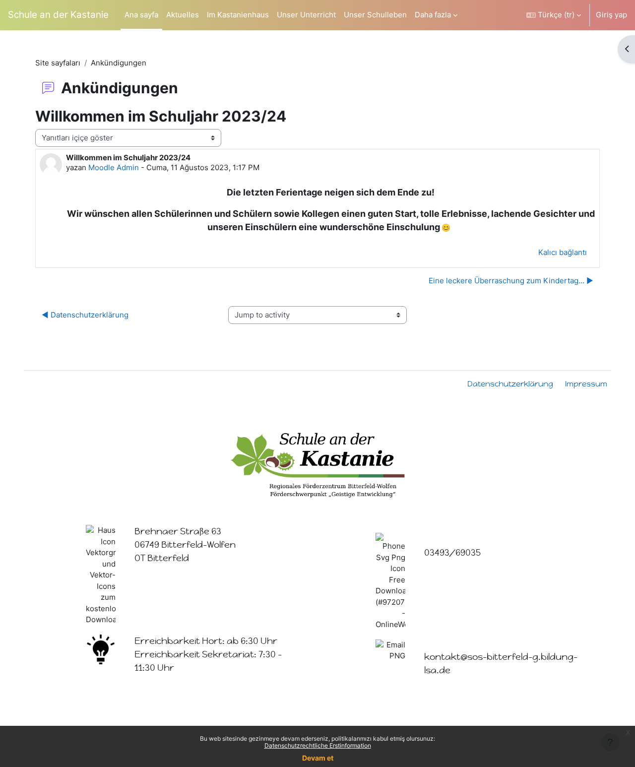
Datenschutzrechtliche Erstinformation (317, 745)
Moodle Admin (113, 167)
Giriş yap (611, 14)
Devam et (317, 758)
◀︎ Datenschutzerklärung (85, 315)
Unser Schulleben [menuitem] (375, 14)
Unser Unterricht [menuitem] (306, 14)
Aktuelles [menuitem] (182, 14)
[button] (553, 15)
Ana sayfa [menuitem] (141, 14)
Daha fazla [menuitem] (433, 14)
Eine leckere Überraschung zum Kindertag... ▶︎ (511, 280)
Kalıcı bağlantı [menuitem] (562, 252)
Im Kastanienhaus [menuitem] (238, 14)
